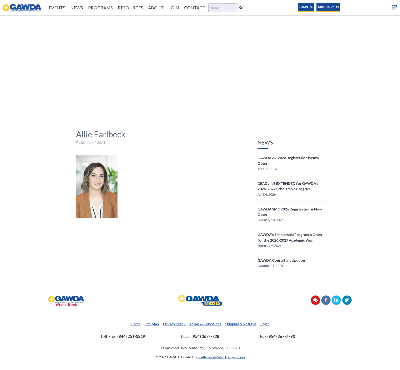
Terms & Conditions (205, 324)
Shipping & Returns (240, 324)
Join (174, 7)
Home (136, 324)
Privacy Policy (174, 324)
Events (57, 7)
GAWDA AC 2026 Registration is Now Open (288, 160)
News (76, 7)
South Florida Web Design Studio (221, 357)
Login (303, 7)
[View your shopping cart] (395, 7)
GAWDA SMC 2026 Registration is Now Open (290, 212)
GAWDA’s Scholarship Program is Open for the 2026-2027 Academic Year (290, 237)
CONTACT (194, 7)
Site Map (152, 324)
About (156, 7)
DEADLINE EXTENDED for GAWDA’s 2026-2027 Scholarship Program (288, 186)
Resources (130, 7)
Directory (326, 7)
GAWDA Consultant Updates (282, 260)
